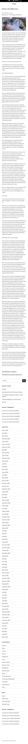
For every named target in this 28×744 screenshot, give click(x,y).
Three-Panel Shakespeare (8, 679)
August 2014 (5, 623)
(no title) (4, 389)
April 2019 (4, 497)
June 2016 (4, 561)
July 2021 (4, 464)
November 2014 (6, 614)
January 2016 (5, 575)
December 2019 (6, 483)
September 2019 (6, 489)
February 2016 (5, 572)
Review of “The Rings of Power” (12, 15)
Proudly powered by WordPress (9, 740)
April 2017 (4, 536)
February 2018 (5, 511)
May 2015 (4, 598)
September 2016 (6, 553)
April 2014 (4, 634)
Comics (4, 651)
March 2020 (5, 477)
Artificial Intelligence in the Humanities (11, 399)
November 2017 (6, 519)
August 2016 (5, 556)
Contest (4, 654)
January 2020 (5, 480)
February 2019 (5, 500)
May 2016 (4, 564)
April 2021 (4, 466)
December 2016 (6, 545)
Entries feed (5, 698)
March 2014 (5, 637)
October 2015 (5, 584)
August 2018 (5, 505)
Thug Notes (5, 681)
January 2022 (5, 455)
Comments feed (6, 701)
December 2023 (6, 438)
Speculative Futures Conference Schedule (12, 392)
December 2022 (6, 444)
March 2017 (5, 539)
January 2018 (5, 514)
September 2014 (6, 620)
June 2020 (4, 475)
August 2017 (5, 528)
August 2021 (5, 461)
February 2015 (5, 606)
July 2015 (4, 592)
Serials (3, 673)
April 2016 (4, 567)
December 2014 (6, 612)
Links (3, 659)
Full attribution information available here (12, 374)
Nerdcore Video (6, 665)
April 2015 (4, 600)
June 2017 (4, 531)
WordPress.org (5, 704)
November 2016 (6, 547)
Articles (4, 645)
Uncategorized (5, 684)
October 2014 (5, 617)
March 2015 (5, 603)
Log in (3, 696)
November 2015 (6, 581)
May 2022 (4, 450)
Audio (3, 648)
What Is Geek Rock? (14, 410)
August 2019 (5, 491)
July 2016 (4, 558)
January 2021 (5, 472)
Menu (14, 3)
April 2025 (4, 433)
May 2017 (4, 533)
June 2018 (4, 508)
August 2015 (5, 589)
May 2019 (4, 494)
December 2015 (6, 578)
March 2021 (5, 469)
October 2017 (5, 522)
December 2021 (6, 458)
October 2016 (5, 550)
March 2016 (5, 570)
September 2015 (6, 586)
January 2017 (5, 542)
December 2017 (6, 517)
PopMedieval (5, 668)
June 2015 (4, 595)
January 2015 (5, 609)
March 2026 (5, 430)
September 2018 (6, 503)
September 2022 (6, 447)
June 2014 (4, 628)
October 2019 (5, 486)
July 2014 (4, 626)
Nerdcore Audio (6, 662)
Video (3, 687)
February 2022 (5, 452)
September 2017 (6, 525)
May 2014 (4, 631)
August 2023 (5, 441)
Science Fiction (5, 670)
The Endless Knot (6, 676)
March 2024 (5, 436)
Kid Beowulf (5, 656)
